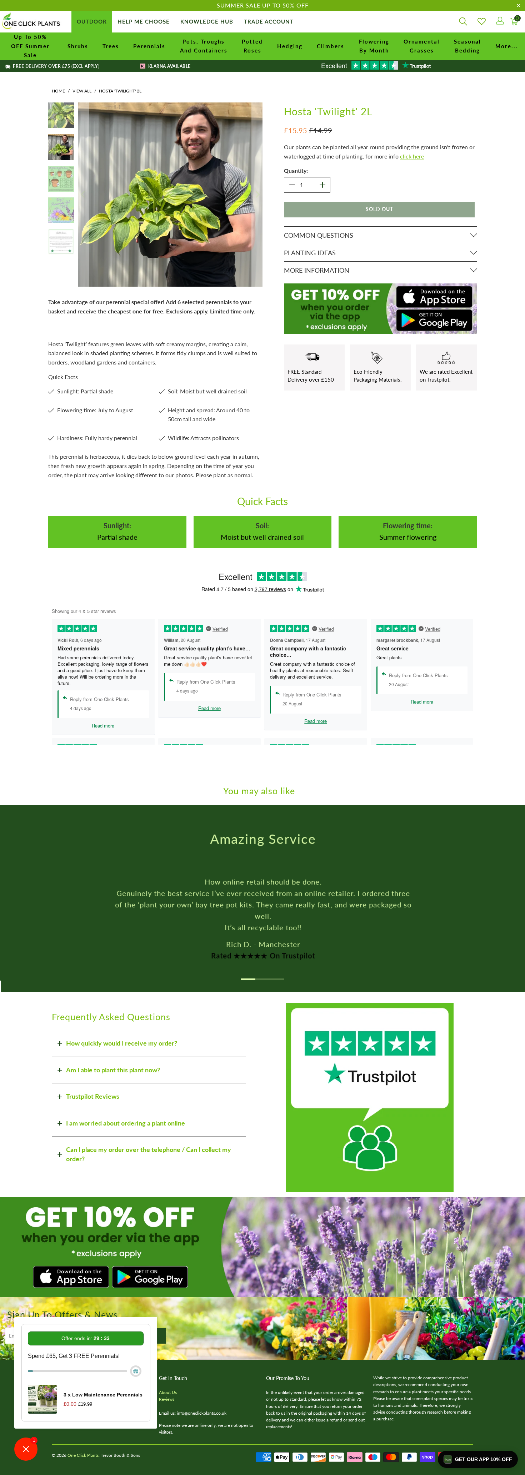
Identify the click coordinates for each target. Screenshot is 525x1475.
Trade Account (269, 21)
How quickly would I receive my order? (121, 1043)
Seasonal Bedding (467, 46)
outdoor (92, 21)
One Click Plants (83, 1455)
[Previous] (83, 194)
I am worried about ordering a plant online (125, 1123)
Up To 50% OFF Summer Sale (30, 46)
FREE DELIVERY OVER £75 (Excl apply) (55, 66)
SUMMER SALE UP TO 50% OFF (263, 5)
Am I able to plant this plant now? (113, 1070)
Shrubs (78, 46)
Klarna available (168, 66)
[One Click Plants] (32, 21)
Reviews (166, 1399)
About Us (168, 1392)
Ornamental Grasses (422, 46)
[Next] (257, 194)
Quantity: (296, 170)
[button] (478, 1459)
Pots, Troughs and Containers (204, 46)
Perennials (149, 46)
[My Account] (499, 21)
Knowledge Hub (206, 21)
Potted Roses (252, 46)
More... (506, 46)
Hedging (289, 46)
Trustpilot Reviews (92, 1096)
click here (412, 156)
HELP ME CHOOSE (144, 21)
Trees (110, 46)
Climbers (330, 46)
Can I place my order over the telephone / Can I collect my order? (148, 1154)
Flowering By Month (374, 46)
